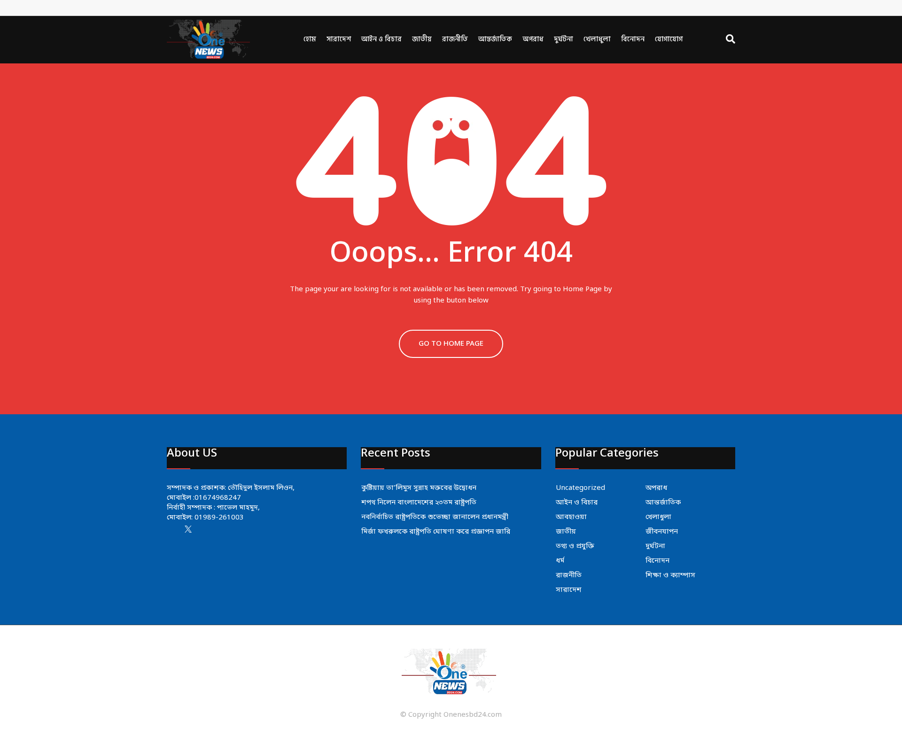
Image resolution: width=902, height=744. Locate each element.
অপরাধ (533, 39)
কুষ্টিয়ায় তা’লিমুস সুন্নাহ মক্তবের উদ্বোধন (418, 488)
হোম (309, 39)
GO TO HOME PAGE (451, 344)
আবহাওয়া (571, 517)
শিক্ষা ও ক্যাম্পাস (670, 575)
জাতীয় (422, 39)
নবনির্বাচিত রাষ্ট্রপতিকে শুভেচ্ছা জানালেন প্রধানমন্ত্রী (434, 517)
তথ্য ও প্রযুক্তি (575, 546)
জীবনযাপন (661, 531)
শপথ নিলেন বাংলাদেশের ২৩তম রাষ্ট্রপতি (418, 502)
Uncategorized (580, 488)
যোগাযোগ (669, 39)
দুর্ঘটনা (563, 39)
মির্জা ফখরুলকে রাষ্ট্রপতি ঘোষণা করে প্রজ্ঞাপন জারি (435, 531)
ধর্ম (560, 561)
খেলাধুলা (597, 39)
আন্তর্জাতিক (495, 39)
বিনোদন (633, 39)
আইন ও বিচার (381, 39)
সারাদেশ (339, 39)
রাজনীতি (455, 39)
